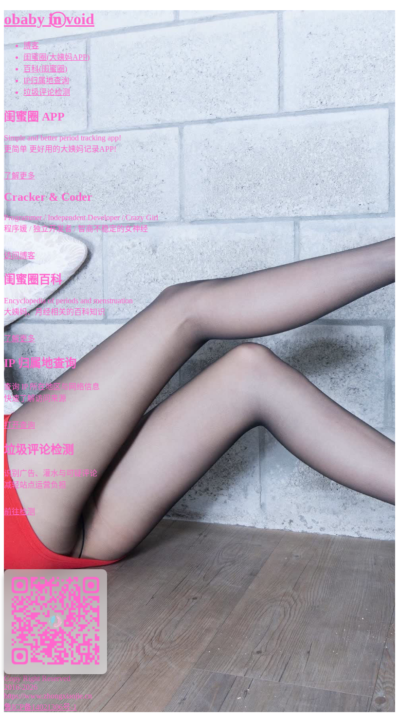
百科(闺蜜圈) (45, 69)
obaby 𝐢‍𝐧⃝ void (49, 19)
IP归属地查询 (46, 80)
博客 (31, 45)
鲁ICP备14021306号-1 (40, 707)
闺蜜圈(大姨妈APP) (56, 57)
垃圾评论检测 (46, 92)
